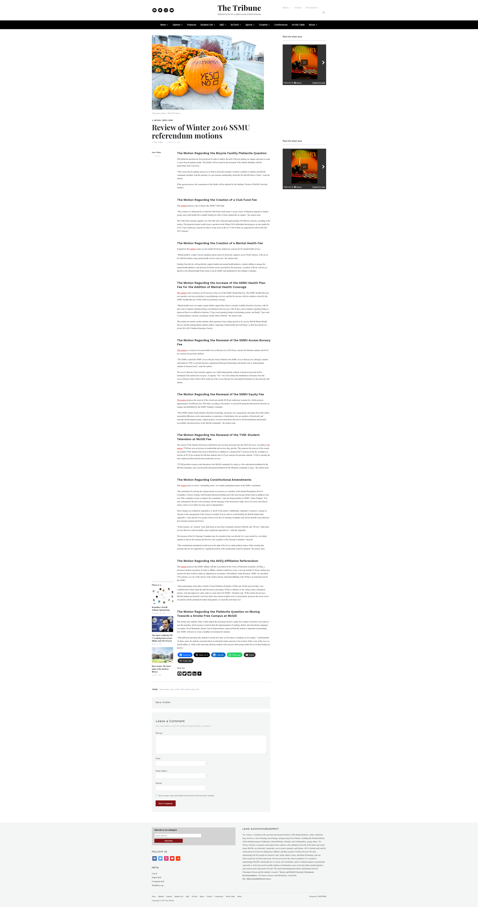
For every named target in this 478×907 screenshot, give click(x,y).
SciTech (235, 24)
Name (158, 758)
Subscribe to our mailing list (165, 830)
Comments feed (158, 881)
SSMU (170, 120)
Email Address (161, 770)
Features (191, 24)
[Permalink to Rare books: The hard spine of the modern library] (162, 655)
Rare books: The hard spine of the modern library (161, 669)
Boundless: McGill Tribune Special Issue (161, 608)
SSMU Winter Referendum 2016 (187, 689)
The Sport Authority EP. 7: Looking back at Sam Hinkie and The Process (162, 638)
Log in (154, 873)
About (285, 8)
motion (183, 205)
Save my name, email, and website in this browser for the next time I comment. (186, 795)
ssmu (172, 689)
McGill (157, 120)
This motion (181, 292)
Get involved (311, 8)
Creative (263, 24)
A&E (222, 24)
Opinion (176, 24)
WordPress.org (157, 885)
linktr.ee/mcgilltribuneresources (259, 878)
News (163, 24)
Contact (298, 8)
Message (159, 733)
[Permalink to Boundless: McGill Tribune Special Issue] (162, 596)
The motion (181, 400)
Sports (248, 24)
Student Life (206, 24)
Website (159, 783)
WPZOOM (322, 896)
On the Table (298, 24)
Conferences (281, 24)
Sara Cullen (158, 142)
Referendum (164, 689)
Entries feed (156, 877)
